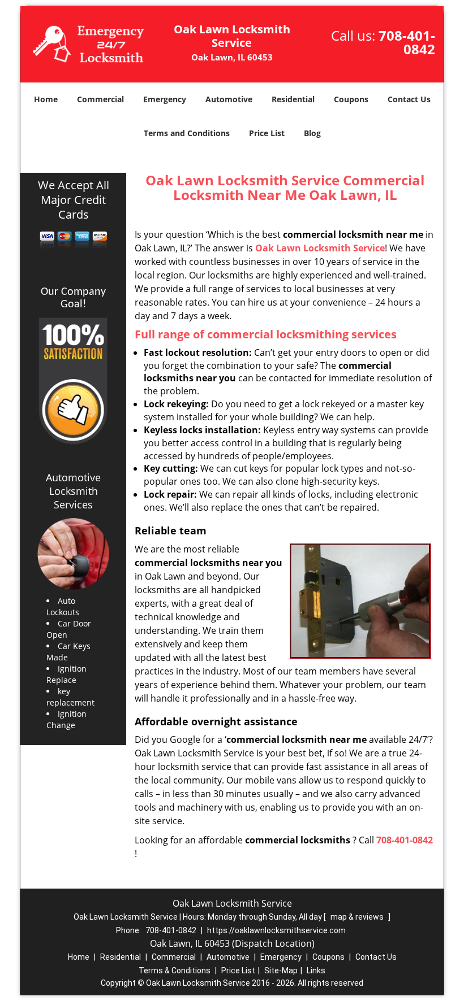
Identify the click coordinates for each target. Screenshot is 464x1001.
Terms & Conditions (174, 970)
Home (46, 99)
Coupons (351, 99)
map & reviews (357, 916)
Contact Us (409, 99)
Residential (293, 99)
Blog (312, 133)
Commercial (100, 99)
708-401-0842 (407, 42)
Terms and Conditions (187, 133)
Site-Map (281, 970)
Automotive (228, 99)
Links (316, 970)
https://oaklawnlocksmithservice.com (276, 930)
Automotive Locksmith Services (73, 491)
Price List (267, 133)
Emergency (164, 99)
